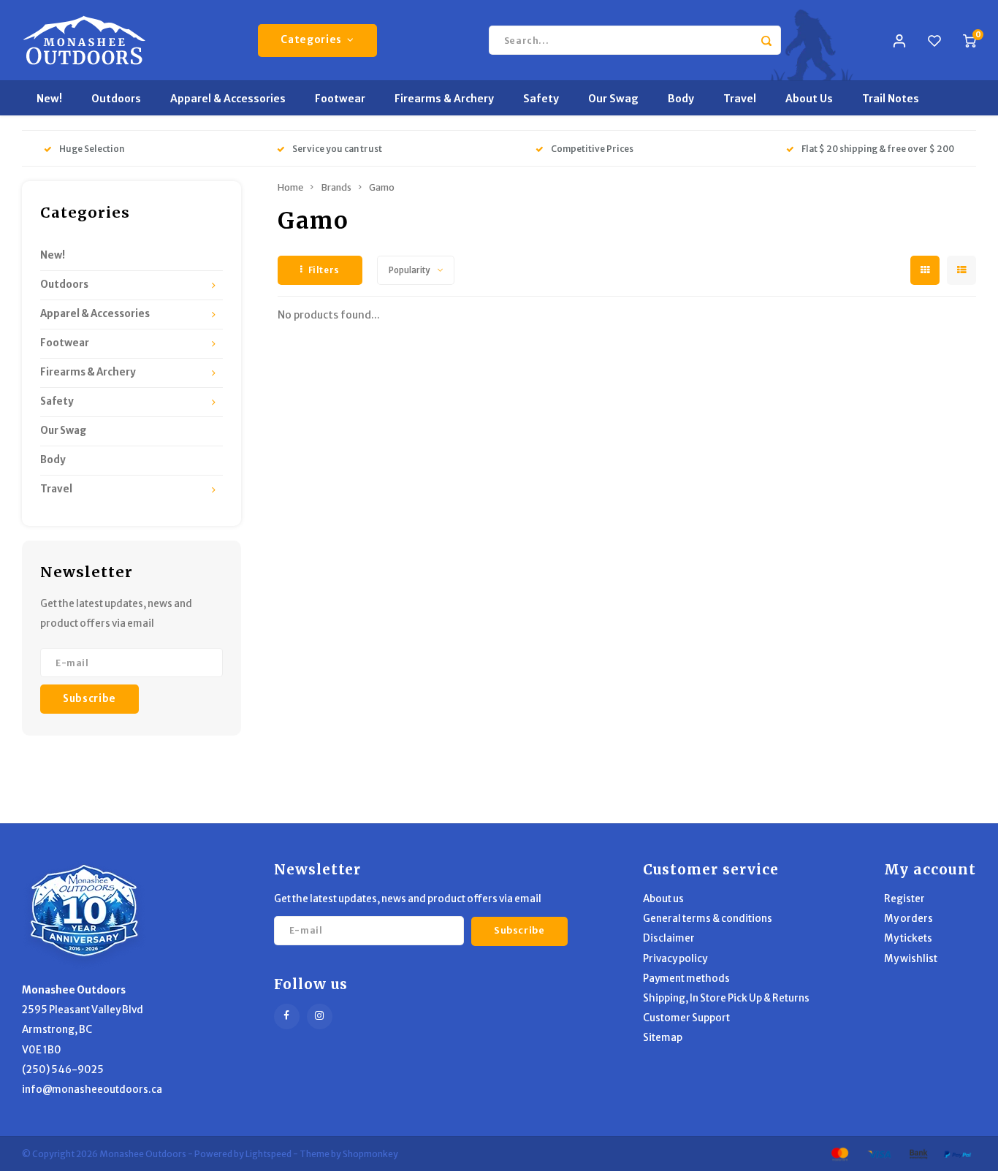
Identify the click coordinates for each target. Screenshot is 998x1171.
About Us (809, 98)
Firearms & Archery (444, 98)
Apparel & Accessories (228, 98)
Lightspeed (268, 1153)
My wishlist (910, 959)
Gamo (382, 187)
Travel (739, 98)
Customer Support (686, 1018)
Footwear (340, 98)
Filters (324, 269)
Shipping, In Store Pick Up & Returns (726, 998)
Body (681, 98)
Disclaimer (669, 938)
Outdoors (116, 98)
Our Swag (613, 98)
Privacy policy (675, 959)
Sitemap (662, 1037)
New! (49, 98)
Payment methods (686, 978)
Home (290, 187)
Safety (541, 98)
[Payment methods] (838, 1152)
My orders (908, 918)
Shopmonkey (370, 1153)
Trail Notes (890, 98)
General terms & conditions (707, 918)
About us (663, 899)
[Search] (766, 40)
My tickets (908, 938)
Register (904, 899)
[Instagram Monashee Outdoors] (319, 1016)
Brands (336, 187)
